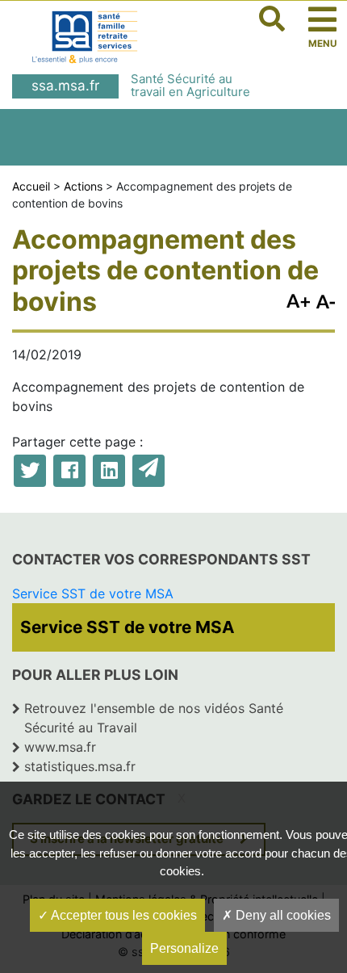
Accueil (31, 186)
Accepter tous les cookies (122, 915)
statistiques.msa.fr (80, 766)
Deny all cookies (281, 915)
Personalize (184, 948)
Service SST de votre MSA (93, 593)
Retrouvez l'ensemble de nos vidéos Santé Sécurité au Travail (153, 718)
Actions (83, 186)
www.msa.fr (60, 747)
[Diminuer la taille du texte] (298, 299)
